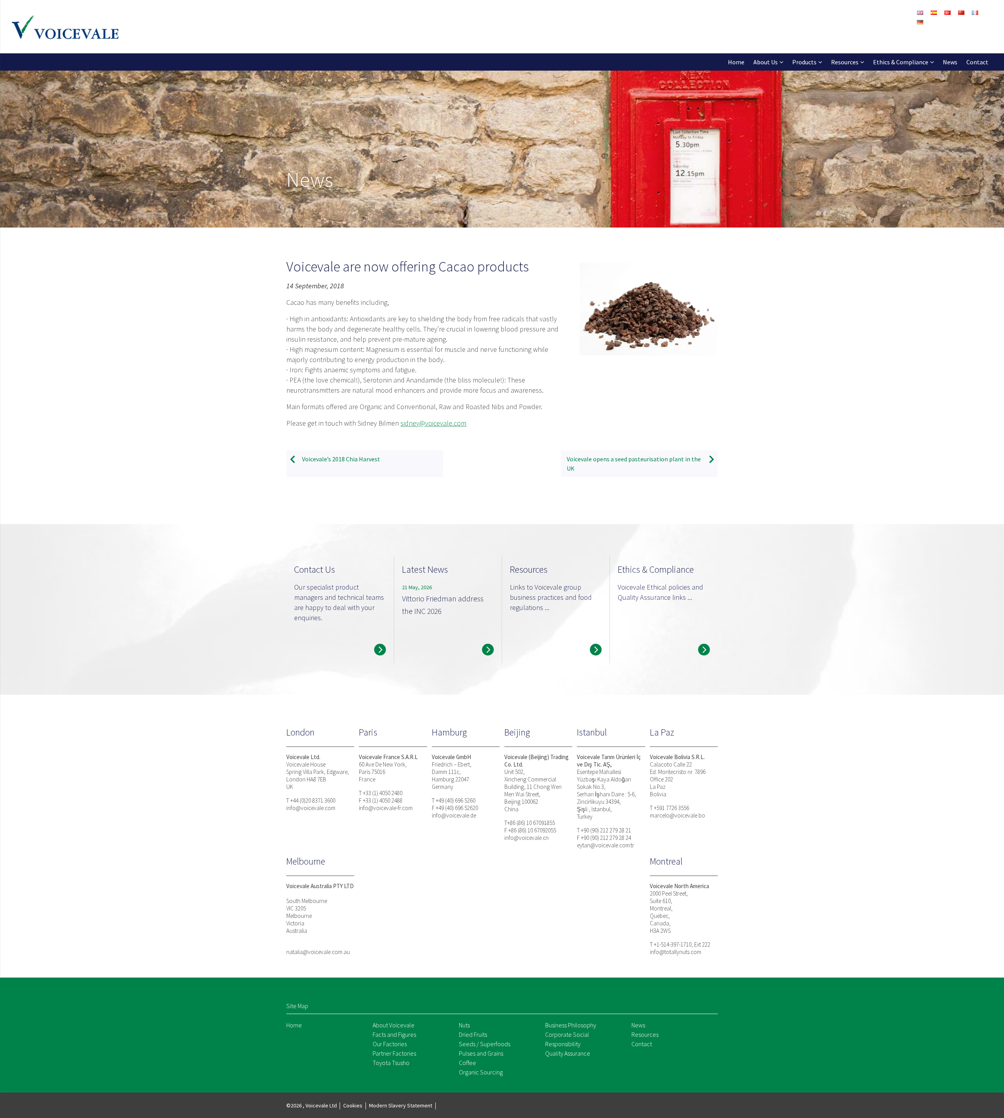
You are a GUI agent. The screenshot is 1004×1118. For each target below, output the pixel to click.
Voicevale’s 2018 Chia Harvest (341, 459)
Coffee (467, 1063)
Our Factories (390, 1044)
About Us (765, 62)
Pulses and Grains (481, 1053)
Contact (977, 62)
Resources (844, 62)
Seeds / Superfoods (484, 1044)
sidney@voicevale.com (433, 423)
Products (804, 62)
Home (736, 62)
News (950, 62)
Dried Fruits (473, 1034)
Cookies (352, 1105)
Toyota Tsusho (391, 1063)
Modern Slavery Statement (400, 1105)
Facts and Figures (394, 1034)
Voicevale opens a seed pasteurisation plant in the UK (634, 463)
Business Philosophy (570, 1025)
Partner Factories (394, 1053)
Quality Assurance (567, 1053)
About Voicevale (394, 1025)
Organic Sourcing (481, 1072)
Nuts (464, 1025)
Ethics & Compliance (900, 62)
